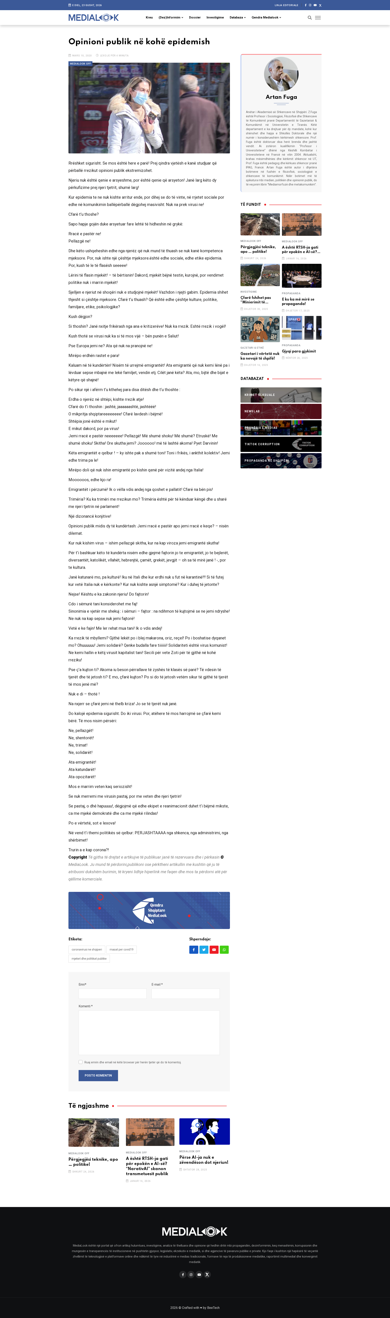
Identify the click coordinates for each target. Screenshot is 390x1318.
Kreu (149, 17)
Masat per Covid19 (121, 949)
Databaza (236, 17)
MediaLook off (78, 1153)
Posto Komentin (98, 1075)
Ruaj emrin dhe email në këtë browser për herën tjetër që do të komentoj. (132, 1062)
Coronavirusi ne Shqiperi (87, 949)
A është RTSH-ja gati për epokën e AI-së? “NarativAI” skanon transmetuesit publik (300, 250)
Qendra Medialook (265, 17)
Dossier (195, 17)
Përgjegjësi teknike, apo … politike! (258, 249)
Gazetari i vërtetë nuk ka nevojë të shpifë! (260, 356)
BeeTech (213, 1308)
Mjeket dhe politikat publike (89, 958)
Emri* (82, 984)
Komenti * (86, 1006)
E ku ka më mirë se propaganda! (298, 302)
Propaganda (291, 293)
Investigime (215, 17)
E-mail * (157, 984)
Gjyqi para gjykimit (299, 351)
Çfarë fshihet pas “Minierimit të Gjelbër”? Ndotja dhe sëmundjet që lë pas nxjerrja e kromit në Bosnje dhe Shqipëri (259, 300)
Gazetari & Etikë (252, 347)
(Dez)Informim (169, 17)
